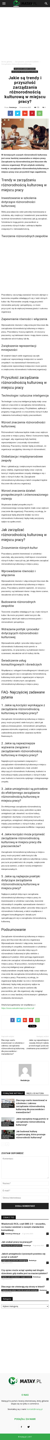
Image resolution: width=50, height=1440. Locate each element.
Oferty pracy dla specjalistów (12, 1245)
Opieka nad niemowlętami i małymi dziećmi (16, 1277)
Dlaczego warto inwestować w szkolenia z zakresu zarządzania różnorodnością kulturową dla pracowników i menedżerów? (12, 1047)
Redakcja (13, 107)
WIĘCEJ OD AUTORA (35, 1093)
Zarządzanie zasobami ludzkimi (25, 69)
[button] (46, 3)
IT (2, 1234)
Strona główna (6, 62)
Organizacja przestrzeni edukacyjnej (14, 1260)
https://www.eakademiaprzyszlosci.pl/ (17, 1008)
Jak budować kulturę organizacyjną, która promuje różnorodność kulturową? (30, 1134)
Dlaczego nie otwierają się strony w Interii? (23, 1286)
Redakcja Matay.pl (12, 1234)
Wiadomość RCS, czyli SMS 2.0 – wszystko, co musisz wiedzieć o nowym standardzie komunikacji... (23, 1226)
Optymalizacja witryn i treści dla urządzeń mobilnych (20, 1290)
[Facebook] (21, 1427)
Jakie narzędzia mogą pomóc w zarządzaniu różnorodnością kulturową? (32, 1121)
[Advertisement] (25, 33)
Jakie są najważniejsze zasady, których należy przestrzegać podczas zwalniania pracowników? (37, 1044)
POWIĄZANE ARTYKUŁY (13, 1093)
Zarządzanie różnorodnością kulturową (24, 72)
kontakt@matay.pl (35, 1409)
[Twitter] (28, 1427)
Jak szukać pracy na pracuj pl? (16, 1242)
